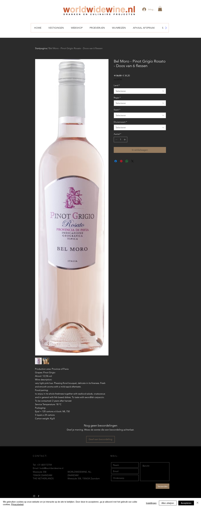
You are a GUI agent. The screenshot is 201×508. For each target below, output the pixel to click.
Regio (117, 97)
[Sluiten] (197, 503)
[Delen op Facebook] (115, 161)
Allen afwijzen (167, 503)
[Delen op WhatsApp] (127, 161)
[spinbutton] (120, 139)
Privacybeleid (17, 504)
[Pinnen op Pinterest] (121, 161)
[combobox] (140, 91)
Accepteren (186, 503)
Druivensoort (120, 122)
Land (117, 85)
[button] (160, 8)
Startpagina (41, 48)
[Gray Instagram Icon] (34, 496)
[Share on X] (132, 161)
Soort (117, 109)
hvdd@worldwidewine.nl (51, 468)
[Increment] (125, 139)
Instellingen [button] (151, 503)
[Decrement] (116, 139)
